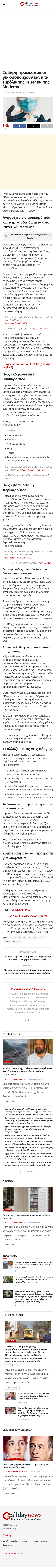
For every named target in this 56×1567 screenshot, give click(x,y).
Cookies (25, 1541)
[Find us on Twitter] (6, 1559)
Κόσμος (8, 1062)
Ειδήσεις (11, 1341)
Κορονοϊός (17, 941)
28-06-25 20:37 (8, 93)
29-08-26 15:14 (18, 1365)
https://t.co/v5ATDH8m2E (33, 470)
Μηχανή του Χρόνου (14, 1458)
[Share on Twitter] (33, 126)
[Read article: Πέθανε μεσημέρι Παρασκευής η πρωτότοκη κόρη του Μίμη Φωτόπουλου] (28, 1448)
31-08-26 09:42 (35, 1079)
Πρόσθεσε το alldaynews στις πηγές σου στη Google (30, 236)
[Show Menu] (4, 4)
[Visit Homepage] (30, 4)
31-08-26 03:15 (35, 1471)
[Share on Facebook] (19, 126)
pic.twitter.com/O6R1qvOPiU (18, 558)
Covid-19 (12, 938)
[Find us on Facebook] (3, 1559)
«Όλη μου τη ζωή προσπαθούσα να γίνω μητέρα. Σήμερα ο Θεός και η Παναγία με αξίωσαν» (33, 1395)
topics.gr (13, 1529)
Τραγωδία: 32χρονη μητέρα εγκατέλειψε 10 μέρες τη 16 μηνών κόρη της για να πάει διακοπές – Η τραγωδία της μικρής (28, 1129)
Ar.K (9, 1365)
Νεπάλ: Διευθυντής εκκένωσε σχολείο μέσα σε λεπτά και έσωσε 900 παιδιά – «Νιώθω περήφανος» (27, 1071)
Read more (11, 1101)
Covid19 (22, 938)
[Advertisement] (28, 38)
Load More (28, 1172)
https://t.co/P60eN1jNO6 (16, 323)
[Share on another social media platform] (47, 126)
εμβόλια (7, 941)
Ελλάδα (8, 1209)
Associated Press (20, 909)
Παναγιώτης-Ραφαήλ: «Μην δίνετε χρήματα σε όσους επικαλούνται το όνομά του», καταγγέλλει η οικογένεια (34, 1279)
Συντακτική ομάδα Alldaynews (28, 989)
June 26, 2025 (45, 328)
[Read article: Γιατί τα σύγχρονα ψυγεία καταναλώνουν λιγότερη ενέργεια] (28, 1199)
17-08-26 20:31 (35, 1222)
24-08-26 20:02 (24, 1402)
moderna (32, 938)
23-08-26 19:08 (24, 1419)
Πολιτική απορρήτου (39, 1541)
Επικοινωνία (7, 1545)
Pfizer (41, 938)
